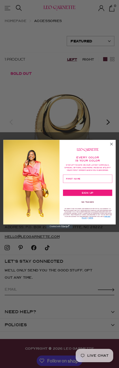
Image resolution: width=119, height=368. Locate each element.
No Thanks (87, 206)
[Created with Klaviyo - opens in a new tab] (59, 230)
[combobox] (69, 186)
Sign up (87, 196)
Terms (90, 222)
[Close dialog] (111, 140)
